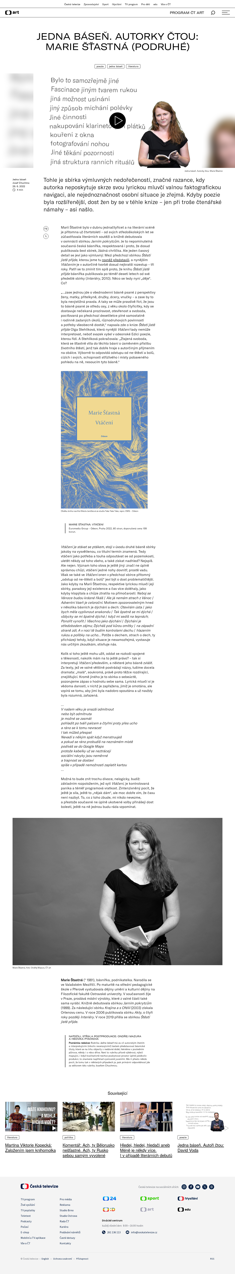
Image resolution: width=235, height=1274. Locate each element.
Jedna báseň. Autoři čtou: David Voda (201, 1147)
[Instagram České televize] (184, 1188)
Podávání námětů (70, 1232)
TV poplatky (28, 1210)
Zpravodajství (91, 4)
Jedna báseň (116, 66)
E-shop (25, 1232)
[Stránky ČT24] (109, 1199)
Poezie (100, 66)
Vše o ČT (166, 4)
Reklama (65, 1204)
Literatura (133, 66)
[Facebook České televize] (191, 1188)
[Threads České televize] (211, 1188)
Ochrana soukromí (62, 1258)
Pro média (66, 1199)
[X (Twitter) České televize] (204, 1188)
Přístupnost (82, 1258)
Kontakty (65, 1243)
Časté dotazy (67, 1237)
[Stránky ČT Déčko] (109, 1210)
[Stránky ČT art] (147, 1210)
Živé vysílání (28, 1204)
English (45, 1258)
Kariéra (64, 1226)
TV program (131, 4)
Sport (105, 4)
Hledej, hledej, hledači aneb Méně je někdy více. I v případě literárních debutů (146, 1150)
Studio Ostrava (68, 1215)
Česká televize (72, 4)
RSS (212, 1258)
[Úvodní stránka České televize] (39, 1188)
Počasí (24, 1226)
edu (155, 4)
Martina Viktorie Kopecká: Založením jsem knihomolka (30, 1147)
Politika (69, 1137)
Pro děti (145, 4)
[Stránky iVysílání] (195, 1198)
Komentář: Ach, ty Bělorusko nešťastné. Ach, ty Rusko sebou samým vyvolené (89, 1150)
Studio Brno (67, 1210)
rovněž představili (115, 260)
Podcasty (26, 1221)
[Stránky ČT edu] (195, 1209)
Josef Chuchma (21, 182)
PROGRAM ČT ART (187, 12)
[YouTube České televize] (198, 1188)
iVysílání (116, 4)
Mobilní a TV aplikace (33, 1237)
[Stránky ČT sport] (149, 1199)
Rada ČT (64, 1221)
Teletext (26, 1215)
